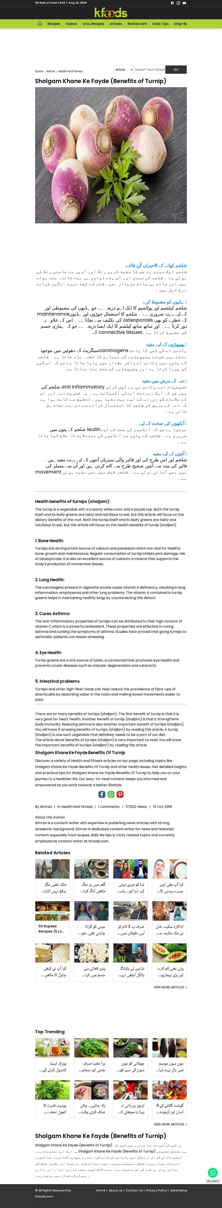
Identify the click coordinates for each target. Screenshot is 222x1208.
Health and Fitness (77, 806)
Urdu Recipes (93, 23)
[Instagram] (178, 3)
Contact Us (134, 1190)
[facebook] (172, 3)
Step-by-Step (185, 23)
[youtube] (184, 3)
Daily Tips (160, 23)
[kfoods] (111, 12)
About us (115, 1190)
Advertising (178, 1190)
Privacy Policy (156, 1190)
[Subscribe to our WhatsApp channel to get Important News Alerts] (213, 1173)
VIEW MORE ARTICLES (169, 987)
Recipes (53, 23)
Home (100, 1190)
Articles (116, 23)
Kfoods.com (44, 1196)
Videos (71, 23)
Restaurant (137, 23)
